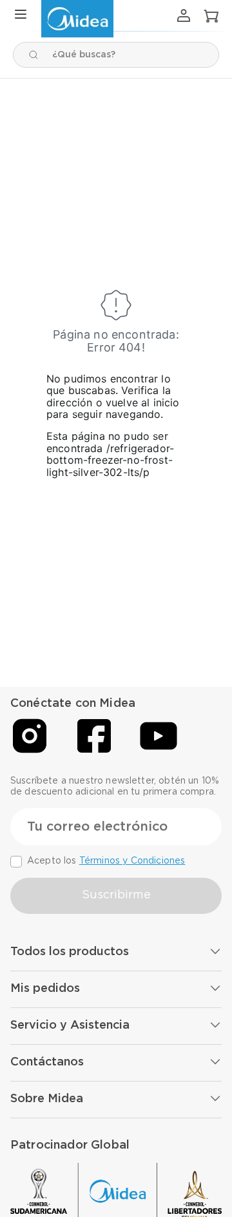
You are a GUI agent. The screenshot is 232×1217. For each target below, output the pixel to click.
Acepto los (106, 861)
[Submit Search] (33, 55)
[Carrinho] (211, 16)
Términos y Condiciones (132, 861)
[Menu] (20, 15)
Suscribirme (116, 895)
